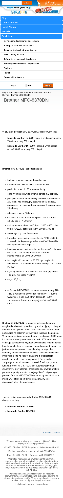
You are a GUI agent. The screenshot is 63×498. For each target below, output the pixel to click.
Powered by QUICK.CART (42, 455)
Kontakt (6, 31)
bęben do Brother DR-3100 (21, 146)
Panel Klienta (9, 27)
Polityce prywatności (36, 443)
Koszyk (52, 2)
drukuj (57, 433)
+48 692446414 (47, 451)
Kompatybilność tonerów (20, 92)
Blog (4, 18)
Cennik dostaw (9, 22)
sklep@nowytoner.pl (26, 451)
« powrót (47, 433)
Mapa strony (42, 484)
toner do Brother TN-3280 (20, 138)
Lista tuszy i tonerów (24, 484)
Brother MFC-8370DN (21, 95)
